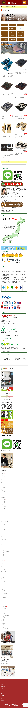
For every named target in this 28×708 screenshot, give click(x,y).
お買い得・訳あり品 (5, 615)
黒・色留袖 (3, 476)
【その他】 (3, 613)
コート (2, 493)
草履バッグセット (4, 539)
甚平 (1, 517)
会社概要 (3, 684)
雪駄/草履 (5, 32)
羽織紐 (12, 35)
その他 (20, 39)
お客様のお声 (3, 695)
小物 (1, 516)
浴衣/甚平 (20, 24)
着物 (1, 562)
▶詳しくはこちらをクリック (7, 351)
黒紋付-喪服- (3, 490)
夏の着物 (2, 489)
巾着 (1, 514)
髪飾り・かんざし (4, 546)
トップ (3, 6)
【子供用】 (3, 581)
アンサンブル (3, 594)
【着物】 (3, 473)
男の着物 (4, 24)
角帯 (5, 28)
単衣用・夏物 (3, 529)
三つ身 (2, 588)
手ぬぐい (2, 555)
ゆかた (2, 563)
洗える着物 (3, 487)
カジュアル (3, 502)
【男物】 (3, 560)
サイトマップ (3, 691)
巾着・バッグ (3, 602)
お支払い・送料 (4, 686)
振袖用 (2, 504)
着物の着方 (3, 623)
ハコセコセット (4, 593)
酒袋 (5, 35)
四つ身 (2, 589)
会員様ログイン (4, 700)
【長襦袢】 (3, 499)
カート (2, 698)
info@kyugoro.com (6, 211)
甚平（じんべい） (4, 598)
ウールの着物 (3, 485)
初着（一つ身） (4, 583)
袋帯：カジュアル (4, 522)
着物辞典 (2, 627)
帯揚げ (2, 536)
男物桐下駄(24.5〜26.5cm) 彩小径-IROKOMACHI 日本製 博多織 (7, 76)
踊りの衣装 (12, 39)
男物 (9, 6)
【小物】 (3, 531)
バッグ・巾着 (3, 571)
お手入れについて (4, 621)
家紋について (3, 625)
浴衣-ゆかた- (3, 510)
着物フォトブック (4, 628)
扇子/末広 (5, 39)
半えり (2, 533)
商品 (6, 6)
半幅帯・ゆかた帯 (4, 527)
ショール (2, 554)
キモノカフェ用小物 (5, 551)
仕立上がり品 (3, 506)
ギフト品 (2, 616)
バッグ (2, 544)
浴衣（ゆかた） (4, 597)
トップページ (3, 681)
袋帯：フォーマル (4, 521)
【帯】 (2, 519)
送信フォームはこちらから (7, 208)
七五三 (2, 585)
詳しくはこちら (5, 244)
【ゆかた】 (3, 508)
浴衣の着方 (3, 624)
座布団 (2, 609)
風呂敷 (2, 556)
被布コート (3, 586)
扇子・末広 (3, 547)
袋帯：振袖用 (3, 524)
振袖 (1, 478)
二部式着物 (3, 491)
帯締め (2, 535)
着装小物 (20, 35)
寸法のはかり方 (4, 619)
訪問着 (2, 475)
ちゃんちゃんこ (4, 608)
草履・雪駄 (3, 569)
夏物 (1, 505)
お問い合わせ (3, 688)
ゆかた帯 (2, 512)
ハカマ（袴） (3, 590)
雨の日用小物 (3, 550)
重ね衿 (2, 537)
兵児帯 (12, 28)
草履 (1, 540)
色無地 (2, 481)
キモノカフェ (3, 486)
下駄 (20, 28)
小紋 (1, 482)
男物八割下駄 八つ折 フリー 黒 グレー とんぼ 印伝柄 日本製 (21, 136)
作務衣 (12, 32)
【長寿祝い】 (4, 606)
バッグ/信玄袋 (20, 32)
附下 (1, 479)
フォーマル (3, 501)
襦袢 (12, 24)
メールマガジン (4, 693)
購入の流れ (3, 617)
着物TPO (2, 620)
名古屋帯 (2, 525)
